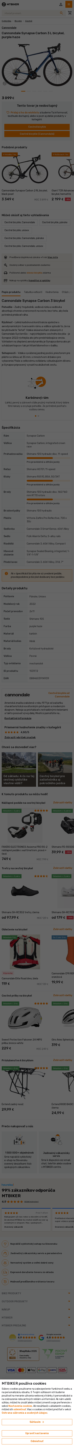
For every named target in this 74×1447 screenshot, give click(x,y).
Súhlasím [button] (37, 1422)
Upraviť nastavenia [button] (37, 1433)
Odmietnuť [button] (37, 1441)
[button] (19, 1409)
